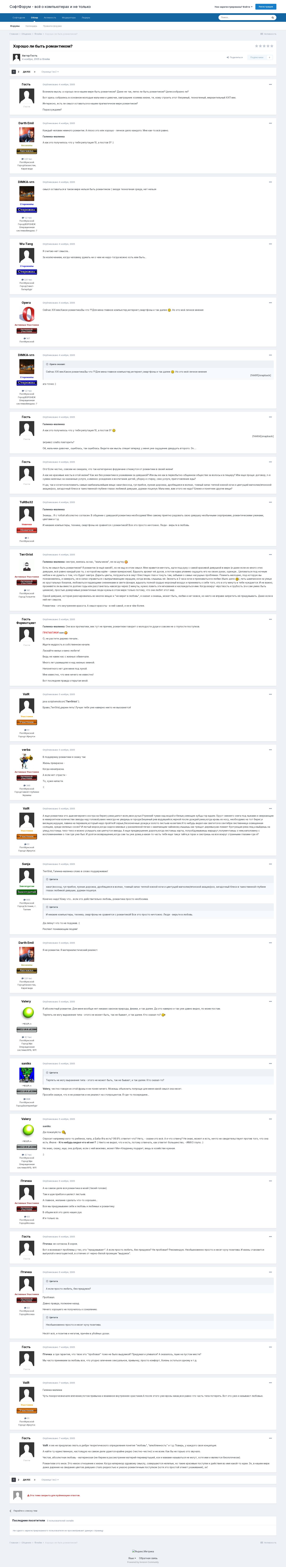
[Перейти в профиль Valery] (26, 1013)
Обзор (34, 17)
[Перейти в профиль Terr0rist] (26, 566)
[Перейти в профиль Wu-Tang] (26, 255)
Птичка (26, 1181)
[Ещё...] (270, 85)
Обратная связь (148, 1558)
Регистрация (266, 6)
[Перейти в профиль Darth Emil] (26, 134)
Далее (26, 72)
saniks (26, 1063)
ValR (26, 694)
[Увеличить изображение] (169, 309)
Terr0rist (26, 554)
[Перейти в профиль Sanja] (26, 875)
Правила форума (52, 26)
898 (28, 1099)
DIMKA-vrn (26, 182)
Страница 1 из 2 (49, 72)
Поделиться (236, 57)
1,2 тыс (28, 217)
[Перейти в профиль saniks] (26, 1075)
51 (27, 730)
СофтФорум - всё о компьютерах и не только (50, 6)
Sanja (26, 864)
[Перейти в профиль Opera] (26, 314)
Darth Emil (26, 123)
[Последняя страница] (34, 72)
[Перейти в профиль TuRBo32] (26, 513)
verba (26, 749)
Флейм (46, 59)
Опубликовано (59, 84)
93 (28, 1216)
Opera (26, 302)
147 (28, 338)
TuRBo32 (26, 502)
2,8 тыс (28, 159)
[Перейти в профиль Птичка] (26, 1192)
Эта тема (260, 17)
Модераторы (69, 17)
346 (28, 785)
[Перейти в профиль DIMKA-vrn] (26, 193)
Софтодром (19, 17)
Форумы (15, 26)
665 (28, 899)
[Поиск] (272, 17)
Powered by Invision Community (143, 1562)
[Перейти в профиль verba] (26, 761)
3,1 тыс (28, 1037)
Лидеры (86, 17)
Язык (131, 1558)
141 (28, 590)
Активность (50, 17)
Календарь (31, 26)
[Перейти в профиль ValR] (26, 705)
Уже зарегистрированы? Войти (233, 6)
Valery (26, 1001)
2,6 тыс (28, 279)
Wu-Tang (26, 244)
